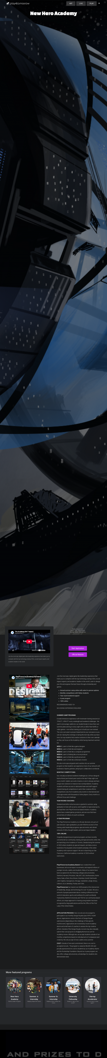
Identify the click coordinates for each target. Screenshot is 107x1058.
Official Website (78, 655)
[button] (99, 3)
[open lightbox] (29, 709)
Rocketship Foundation (69, 951)
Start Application (78, 648)
